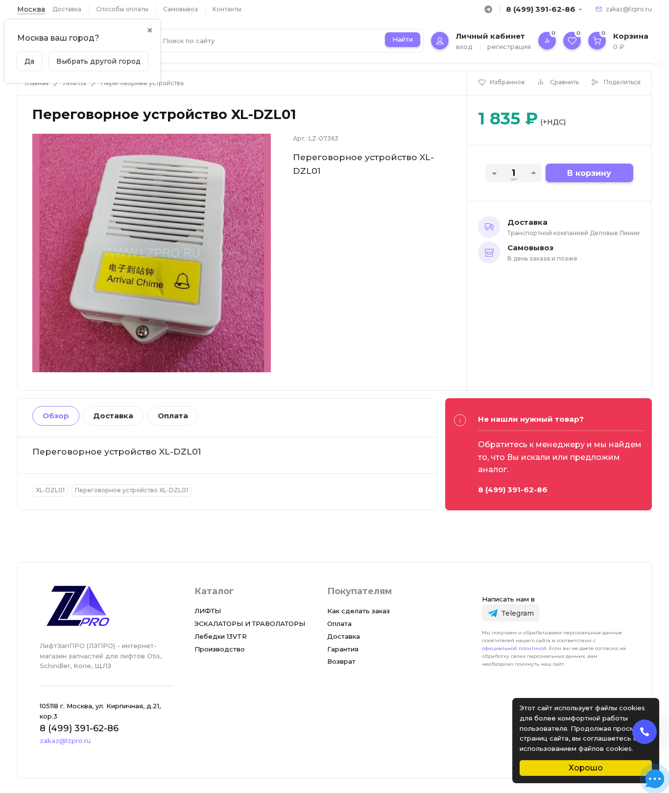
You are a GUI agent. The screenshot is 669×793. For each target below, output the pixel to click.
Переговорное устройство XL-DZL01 (131, 490)
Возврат (341, 661)
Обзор (56, 415)
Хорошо (586, 767)
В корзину (589, 173)
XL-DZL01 (50, 490)
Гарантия (342, 649)
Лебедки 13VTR (220, 636)
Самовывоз (180, 9)
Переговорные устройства (142, 83)
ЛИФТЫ (74, 83)
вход (464, 46)
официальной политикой (514, 648)
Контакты (227, 9)
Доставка (66, 9)
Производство (219, 649)
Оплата (173, 415)
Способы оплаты (122, 9)
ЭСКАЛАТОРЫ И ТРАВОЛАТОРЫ (249, 623)
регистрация (509, 46)
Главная (36, 83)
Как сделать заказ (358, 611)
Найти (402, 39)
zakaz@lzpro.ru (629, 9)
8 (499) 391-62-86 (540, 9)
